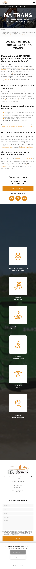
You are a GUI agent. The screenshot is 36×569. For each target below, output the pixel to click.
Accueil (3, 29)
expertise (13, 73)
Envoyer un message (18, 188)
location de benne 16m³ (26, 147)
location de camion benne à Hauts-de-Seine (15, 100)
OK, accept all (18, 552)
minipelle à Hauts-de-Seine (24, 158)
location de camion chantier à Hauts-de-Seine (17, 127)
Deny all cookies (18, 557)
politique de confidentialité (12, 534)
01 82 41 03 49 (18, 184)
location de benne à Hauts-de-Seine (11, 126)
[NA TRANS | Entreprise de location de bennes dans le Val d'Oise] (4, 2)
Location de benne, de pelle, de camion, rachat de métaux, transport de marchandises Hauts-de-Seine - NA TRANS (18, 33)
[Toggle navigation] (33, 2)
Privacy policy (18, 565)
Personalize (19, 562)
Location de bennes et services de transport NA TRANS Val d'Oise (17, 30)
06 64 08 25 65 (20, 181)
